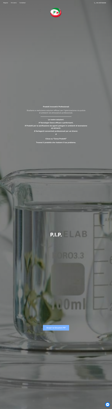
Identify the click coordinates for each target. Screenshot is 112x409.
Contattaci (22, 3)
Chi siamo (14, 3)
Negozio (5, 3)
